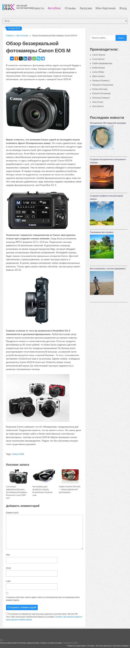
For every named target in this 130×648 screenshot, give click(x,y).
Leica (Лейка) (98, 72)
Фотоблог (54, 8)
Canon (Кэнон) (98, 55)
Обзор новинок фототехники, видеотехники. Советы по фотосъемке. (31, 643)
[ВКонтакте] (12, 58)
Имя (8, 555)
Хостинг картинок (103, 646)
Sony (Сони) (97, 102)
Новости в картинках (76, 646)
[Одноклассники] (16, 58)
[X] (21, 58)
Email (8, 568)
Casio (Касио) (98, 59)
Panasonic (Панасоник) (102, 85)
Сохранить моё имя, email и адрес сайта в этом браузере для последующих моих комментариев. (43, 598)
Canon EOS (18, 454)
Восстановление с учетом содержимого (108, 269)
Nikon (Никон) (98, 76)
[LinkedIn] (25, 58)
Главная (9, 35)
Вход (123, 8)
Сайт (8, 581)
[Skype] (38, 58)
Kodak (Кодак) (98, 68)
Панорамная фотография (101, 232)
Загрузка (86, 8)
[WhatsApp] (34, 58)
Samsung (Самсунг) (101, 98)
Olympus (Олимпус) (101, 80)
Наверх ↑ (126, 646)
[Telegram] (43, 58)
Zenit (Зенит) (98, 106)
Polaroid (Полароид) (101, 93)
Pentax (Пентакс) (99, 89)
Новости (38, 8)
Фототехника (22, 35)
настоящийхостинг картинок (24, 6)
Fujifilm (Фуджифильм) (102, 63)
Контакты (117, 646)
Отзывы (70, 8)
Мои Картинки (106, 8)
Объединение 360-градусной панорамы (108, 123)
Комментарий (12, 513)
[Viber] (30, 58)
